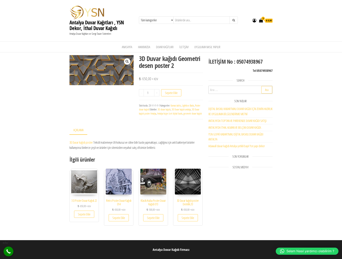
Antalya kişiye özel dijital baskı (169, 113)
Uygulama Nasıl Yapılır (207, 47)
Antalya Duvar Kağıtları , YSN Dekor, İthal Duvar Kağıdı (96, 25)
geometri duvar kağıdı (192, 113)
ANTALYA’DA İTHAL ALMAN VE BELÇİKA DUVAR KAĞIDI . (235, 127)
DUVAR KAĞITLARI (164, 47)
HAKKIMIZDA (144, 47)
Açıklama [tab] (78, 130)
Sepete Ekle (171, 93)
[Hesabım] (254, 20)
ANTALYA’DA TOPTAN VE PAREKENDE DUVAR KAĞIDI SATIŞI (237, 121)
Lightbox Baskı (188, 105)
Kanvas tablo (176, 105)
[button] (127, 61)
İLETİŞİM (183, 47)
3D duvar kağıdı (164, 109)
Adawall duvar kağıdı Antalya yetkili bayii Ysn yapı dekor (236, 146)
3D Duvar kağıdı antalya (181, 109)
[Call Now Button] (8, 251)
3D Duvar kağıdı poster (81, 142)
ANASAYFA (127, 47)
